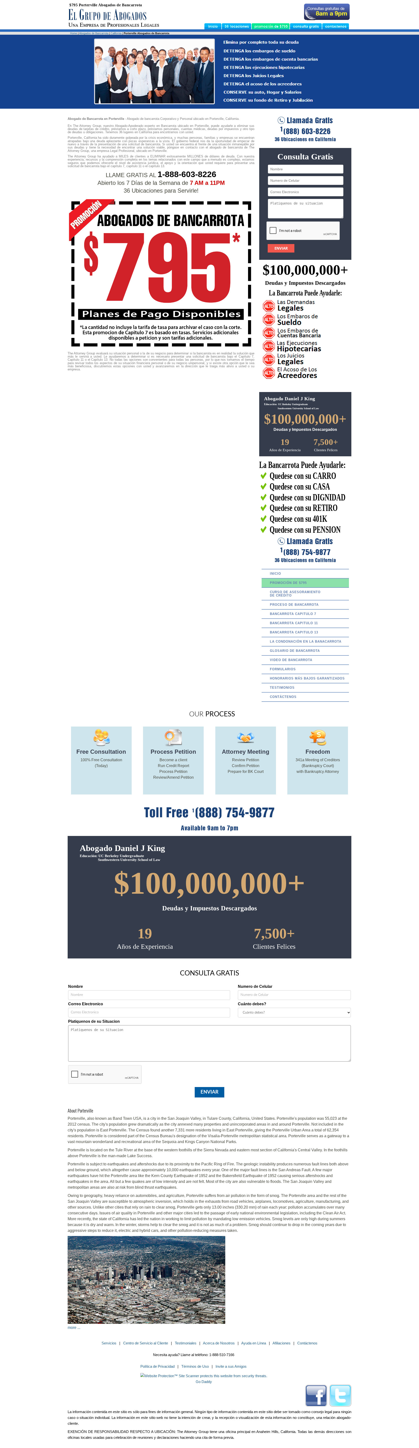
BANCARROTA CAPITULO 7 (293, 614)
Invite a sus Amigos (231, 1366)
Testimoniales (185, 1343)
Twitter (340, 1396)
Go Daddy (204, 1382)
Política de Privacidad (157, 1366)
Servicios (109, 1343)
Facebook (316, 1396)
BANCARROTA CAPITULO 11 (294, 623)
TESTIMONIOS (282, 687)
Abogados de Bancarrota (93, 33)
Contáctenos (307, 1343)
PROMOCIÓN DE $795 (288, 583)
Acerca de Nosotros (219, 1343)
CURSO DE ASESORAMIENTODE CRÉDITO (295, 593)
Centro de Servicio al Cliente (145, 1343)
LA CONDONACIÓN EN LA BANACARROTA (305, 641)
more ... (74, 1327)
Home (73, 33)
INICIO (275, 573)
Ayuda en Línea (253, 1343)
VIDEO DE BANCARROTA (291, 660)
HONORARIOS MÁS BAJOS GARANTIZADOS (307, 678)
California (116, 33)
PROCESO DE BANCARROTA (294, 604)
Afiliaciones (281, 1343)
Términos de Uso (195, 1366)
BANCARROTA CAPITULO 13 (294, 632)
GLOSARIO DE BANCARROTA (295, 651)
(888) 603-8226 (305, 131)
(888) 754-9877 (305, 552)
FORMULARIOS (283, 669)
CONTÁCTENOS (283, 697)
